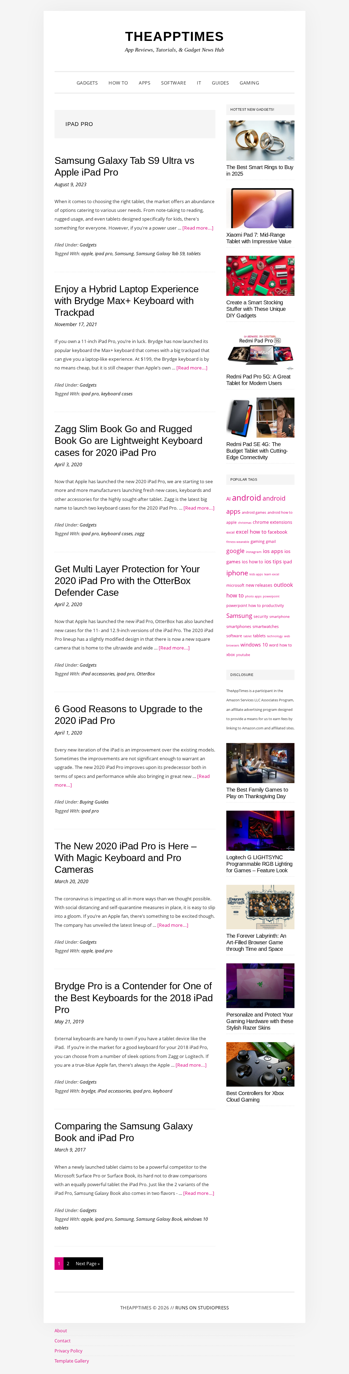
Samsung (124, 253)
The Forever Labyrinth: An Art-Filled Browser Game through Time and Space (256, 942)
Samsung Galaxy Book (159, 1219)
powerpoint (271, 596)
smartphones (238, 626)
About (61, 1331)
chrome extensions (272, 522)
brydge (88, 1091)
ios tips (273, 561)
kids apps (256, 574)
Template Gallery (72, 1361)
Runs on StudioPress (202, 1307)
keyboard (162, 1091)
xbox (230, 654)
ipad (287, 562)
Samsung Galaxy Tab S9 (160, 253)
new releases (259, 585)
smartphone (279, 616)
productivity (273, 605)
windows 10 (254, 644)
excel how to (251, 531)
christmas (244, 523)
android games (254, 512)
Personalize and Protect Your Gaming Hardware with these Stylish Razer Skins (259, 1021)
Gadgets (88, 245)
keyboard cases (117, 393)
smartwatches (265, 626)
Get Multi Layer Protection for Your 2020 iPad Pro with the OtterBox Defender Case (127, 580)
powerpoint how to (243, 605)
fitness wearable (237, 542)
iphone (237, 572)
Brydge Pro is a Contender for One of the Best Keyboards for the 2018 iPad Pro (134, 997)
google (235, 551)
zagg (140, 533)
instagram (253, 551)
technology (275, 636)
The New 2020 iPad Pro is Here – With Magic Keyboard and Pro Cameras (126, 857)
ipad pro (104, 253)
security (261, 616)
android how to (280, 512)
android (246, 497)
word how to (280, 645)
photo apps (253, 596)
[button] (271, 83)
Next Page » (88, 1265)
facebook (277, 531)
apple (87, 253)
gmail (271, 541)
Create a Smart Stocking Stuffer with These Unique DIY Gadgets (256, 308)
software (234, 635)
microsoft (235, 585)
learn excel (271, 574)
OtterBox (146, 674)
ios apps (273, 551)
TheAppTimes (174, 36)
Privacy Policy (68, 1351)
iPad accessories (98, 674)
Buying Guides (94, 802)
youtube (243, 654)
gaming (257, 541)
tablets (194, 253)
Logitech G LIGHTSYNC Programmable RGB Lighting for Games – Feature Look (259, 863)
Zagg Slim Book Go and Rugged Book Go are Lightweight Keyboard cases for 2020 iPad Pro (128, 440)
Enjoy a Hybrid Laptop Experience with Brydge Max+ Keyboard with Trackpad (126, 300)
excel (230, 532)
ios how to (252, 562)
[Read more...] (197, 228)
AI (228, 498)
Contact (63, 1341)
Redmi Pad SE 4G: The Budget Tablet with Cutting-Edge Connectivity (257, 450)
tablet (247, 636)
